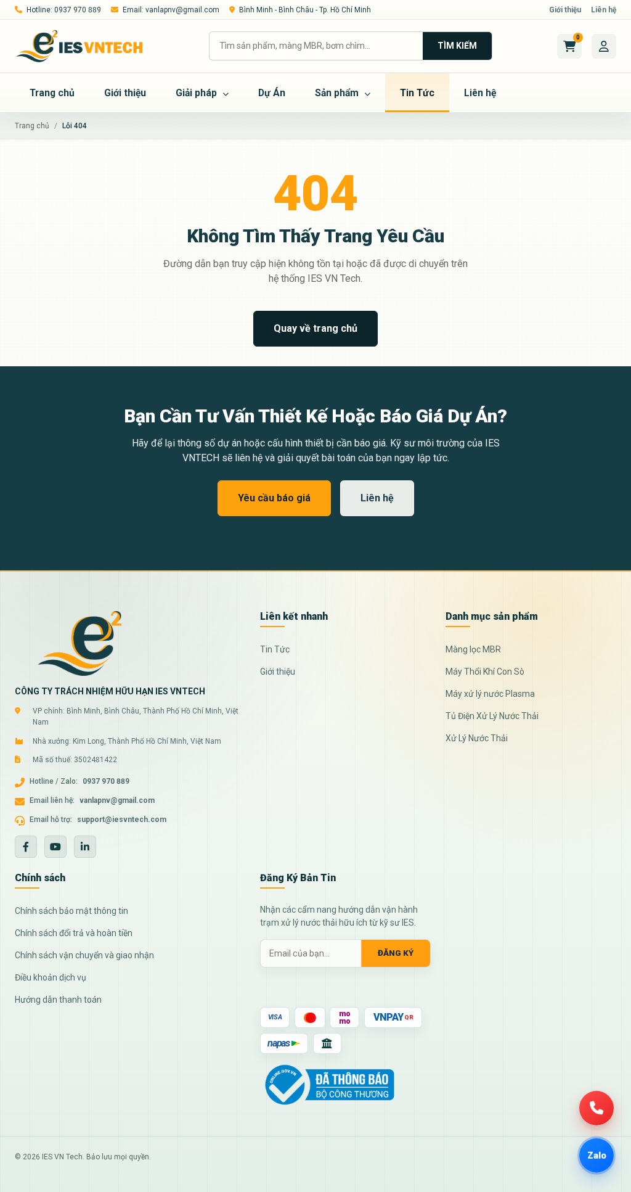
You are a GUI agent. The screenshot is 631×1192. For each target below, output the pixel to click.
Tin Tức (417, 93)
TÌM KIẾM (457, 46)
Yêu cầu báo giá (274, 498)
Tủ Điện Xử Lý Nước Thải (492, 716)
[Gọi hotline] (596, 1108)
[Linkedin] (85, 847)
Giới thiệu (565, 10)
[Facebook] (26, 847)
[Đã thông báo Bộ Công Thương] (329, 1084)
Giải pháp (197, 93)
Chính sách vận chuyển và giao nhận (84, 955)
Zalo (596, 1155)
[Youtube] (55, 847)
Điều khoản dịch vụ (50, 977)
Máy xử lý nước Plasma (490, 694)
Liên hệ (603, 10)
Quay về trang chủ (315, 328)
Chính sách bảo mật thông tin (71, 911)
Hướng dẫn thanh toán (58, 1000)
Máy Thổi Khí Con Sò (485, 671)
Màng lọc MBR (473, 649)
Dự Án (271, 93)
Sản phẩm (338, 93)
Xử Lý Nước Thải (477, 738)
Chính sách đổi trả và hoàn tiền (73, 933)
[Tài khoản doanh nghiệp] (604, 46)
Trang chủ (52, 93)
